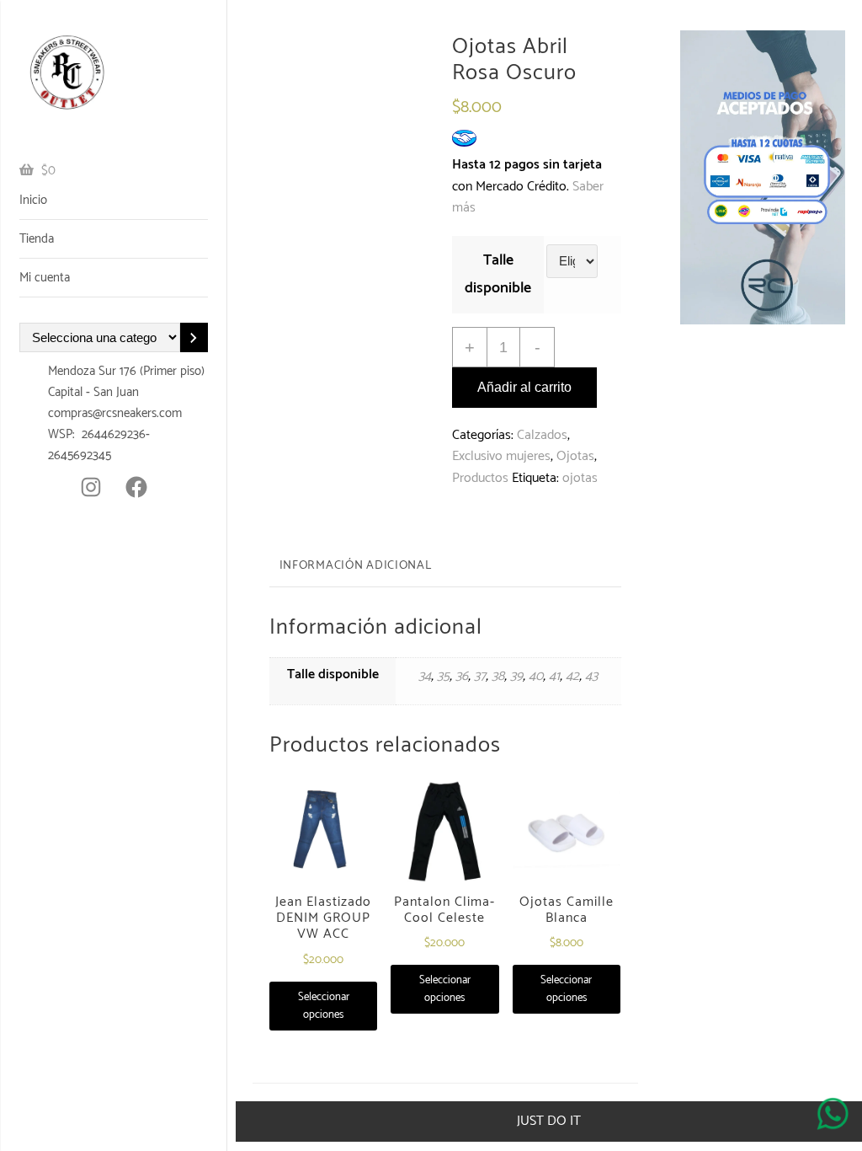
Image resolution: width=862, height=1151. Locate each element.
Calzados (542, 435)
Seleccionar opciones (323, 1006)
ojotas (580, 478)
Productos (480, 478)
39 (516, 676)
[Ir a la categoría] (194, 337)
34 (424, 676)
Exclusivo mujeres (501, 456)
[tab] (355, 567)
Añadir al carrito (524, 387)
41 (554, 676)
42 (572, 676)
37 (480, 676)
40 (536, 676)
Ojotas (575, 456)
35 (443, 676)
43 (591, 676)
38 (498, 676)
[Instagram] (91, 487)
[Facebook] (136, 487)
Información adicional (355, 565)
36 (461, 676)
